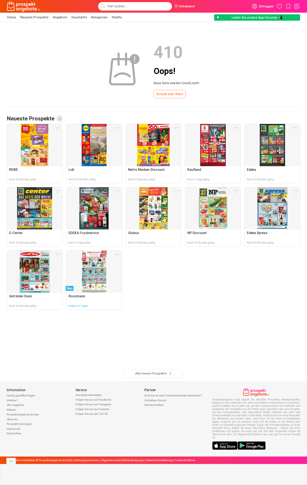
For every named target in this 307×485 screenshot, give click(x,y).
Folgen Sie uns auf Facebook (93, 399)
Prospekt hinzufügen (19, 424)
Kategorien (99, 17)
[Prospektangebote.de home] (23, 6)
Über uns (12, 419)
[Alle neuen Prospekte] (59, 118)
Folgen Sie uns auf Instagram (93, 404)
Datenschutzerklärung (159, 460)
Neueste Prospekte (34, 17)
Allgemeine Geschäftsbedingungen (122, 460)
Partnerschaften (154, 405)
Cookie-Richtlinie (184, 460)
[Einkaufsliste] (296, 6)
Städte (117, 17)
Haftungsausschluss (86, 460)
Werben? (12, 400)
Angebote (60, 17)
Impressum (13, 428)
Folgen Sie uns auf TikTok (92, 413)
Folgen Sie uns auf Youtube (92, 409)
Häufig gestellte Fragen (21, 395)
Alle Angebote (15, 405)
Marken (11, 409)
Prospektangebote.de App (23, 414)
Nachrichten (14, 433)
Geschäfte (79, 17)
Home (11, 17)
